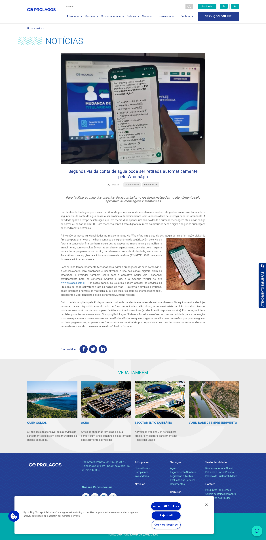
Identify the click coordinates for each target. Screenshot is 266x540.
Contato (210, 484)
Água (173, 468)
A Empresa (142, 462)
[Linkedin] (103, 349)
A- (235, 6)
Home (30, 28)
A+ (224, 6)
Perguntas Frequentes (218, 490)
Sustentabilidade (216, 462)
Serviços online (218, 16)
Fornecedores (166, 16)
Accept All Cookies (166, 506)
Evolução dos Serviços (182, 480)
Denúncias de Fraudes (218, 497)
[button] (14, 516)
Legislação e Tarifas (181, 476)
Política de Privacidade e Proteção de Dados (133, 534)
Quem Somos (143, 468)
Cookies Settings (166, 524)
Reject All (166, 515)
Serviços (175, 462)
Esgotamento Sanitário (183, 472)
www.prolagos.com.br (73, 282)
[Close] (206, 505)
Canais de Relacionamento (220, 494)
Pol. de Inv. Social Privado (219, 472)
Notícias (40, 28)
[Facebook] (84, 349)
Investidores (142, 476)
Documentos (177, 484)
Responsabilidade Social (219, 468)
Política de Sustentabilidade (221, 476)
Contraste (207, 6)
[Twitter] (93, 349)
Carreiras (147, 16)
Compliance (141, 472)
